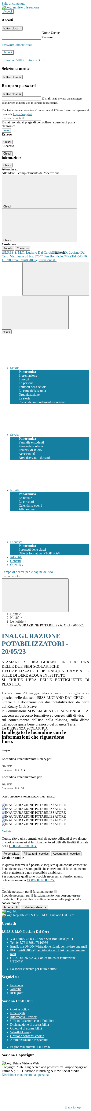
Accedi (7, 11)
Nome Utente (51, 33)
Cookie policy (19, 1009)
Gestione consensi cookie (27, 1036)
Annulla (7, 248)
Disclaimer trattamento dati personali (26, 1074)
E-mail (46, 98)
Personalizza (11, 853)
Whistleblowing (20, 1032)
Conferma (23, 248)
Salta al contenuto (13, 3)
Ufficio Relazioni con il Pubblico (32, 1021)
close (6, 331)
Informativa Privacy (23, 1017)
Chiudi (7, 142)
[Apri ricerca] (55, 279)
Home (14, 614)
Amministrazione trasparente (29, 1040)
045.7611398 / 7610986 (32, 942)
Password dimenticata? (17, 45)
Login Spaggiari (22, 114)
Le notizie (16, 621)
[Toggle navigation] (35, 312)
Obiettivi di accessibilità (26, 1028)
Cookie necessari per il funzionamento (28, 891)
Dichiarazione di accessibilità (29, 1024)
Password (48, 37)
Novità (14, 617)
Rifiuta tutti (36, 853)
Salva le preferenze (34, 907)
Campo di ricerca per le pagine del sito (27, 572)
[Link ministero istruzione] (20, 7)
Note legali (17, 1013)
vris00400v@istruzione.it (53, 946)
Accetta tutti (66, 853)
